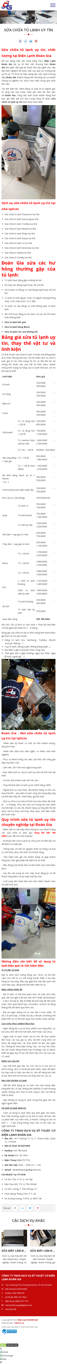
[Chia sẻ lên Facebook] (14, 1208)
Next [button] (54, 1247)
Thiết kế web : (8, 1323)
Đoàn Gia (11, 77)
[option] (28, 17)
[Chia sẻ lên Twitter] (30, 1208)
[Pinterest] (36, 41)
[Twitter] (31, 41)
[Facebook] (20, 41)
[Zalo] (25, 41)
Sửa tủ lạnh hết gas (15, 322)
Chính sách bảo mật (29, 1327)
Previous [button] (3, 1247)
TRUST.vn (19, 1323)
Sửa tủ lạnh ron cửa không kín (21, 331)
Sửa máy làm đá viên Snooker (43, 1250)
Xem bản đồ (10, 1309)
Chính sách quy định (10, 1327)
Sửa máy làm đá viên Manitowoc (14, 1250)
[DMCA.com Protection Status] (9, 1344)
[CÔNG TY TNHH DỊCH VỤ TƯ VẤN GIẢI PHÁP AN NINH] (7, 5)
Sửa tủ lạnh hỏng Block (17, 327)
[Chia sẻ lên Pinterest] (37, 1208)
